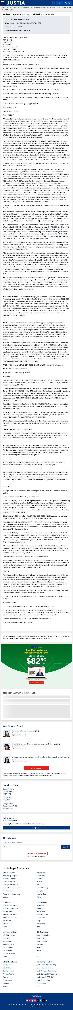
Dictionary (40, 905)
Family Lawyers (8, 891)
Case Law (16, 7)
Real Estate (7, 921)
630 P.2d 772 (38, 347)
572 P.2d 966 (41, 264)
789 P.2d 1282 (11, 238)
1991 (58, 7)
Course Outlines (42, 914)
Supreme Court (8, 944)
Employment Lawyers (10, 885)
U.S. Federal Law (10, 932)
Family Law (40, 891)
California (39, 944)
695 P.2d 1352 (22, 327)
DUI (37, 885)
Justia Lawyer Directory (44, 968)
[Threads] (38, 1000)
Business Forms (8, 971)
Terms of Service (47, 1004)
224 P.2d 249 (10, 306)
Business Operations (10, 908)
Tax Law (6, 924)
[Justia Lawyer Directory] (46, 1000)
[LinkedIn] (27, 1000)
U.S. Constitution (9, 935)
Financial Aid (40, 911)
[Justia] (16, 3)
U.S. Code (6, 938)
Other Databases (10, 962)
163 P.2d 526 (47, 550)
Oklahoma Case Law (26, 7)
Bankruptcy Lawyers (10, 876)
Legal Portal (23, 1004)
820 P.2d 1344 (56, 479)
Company (32, 1004)
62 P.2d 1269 (45, 415)
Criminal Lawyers (9, 882)
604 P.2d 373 (62, 533)
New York (39, 950)
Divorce (39, 882)
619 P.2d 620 (52, 227)
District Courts (8, 950)
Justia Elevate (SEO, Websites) (47, 974)
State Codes (40, 938)
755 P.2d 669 (56, 258)
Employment (7, 911)
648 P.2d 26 (10, 330)
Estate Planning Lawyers (11, 888)
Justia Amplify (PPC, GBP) (45, 977)
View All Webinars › (36, 768)
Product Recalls (8, 974)
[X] (43, 1000)
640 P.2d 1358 (35, 516)
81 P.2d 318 (7, 301)
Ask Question (36, 828)
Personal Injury (41, 894)
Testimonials (41, 983)
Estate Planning (42, 888)
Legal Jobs (6, 965)
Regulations (7, 941)
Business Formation (10, 905)
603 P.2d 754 (25, 522)
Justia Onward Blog (43, 980)
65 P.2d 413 (16, 310)
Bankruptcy (40, 876)
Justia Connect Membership (46, 965)
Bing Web (6, 800)
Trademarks (7, 980)
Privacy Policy (59, 1004)
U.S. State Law (42, 932)
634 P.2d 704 (43, 229)
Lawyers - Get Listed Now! (36, 853)
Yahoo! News (7, 808)
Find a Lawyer (9, 838)
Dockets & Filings (9, 953)
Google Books (8, 791)
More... (5, 897)
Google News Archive (10, 806)
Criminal (39, 879)
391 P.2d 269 (29, 417)
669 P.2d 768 (39, 404)
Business (6, 902)
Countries (6, 983)
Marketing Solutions (44, 962)
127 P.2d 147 (23, 537)
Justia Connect (13, 1004)
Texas (38, 953)
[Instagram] (35, 1000)
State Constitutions (43, 935)
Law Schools (41, 902)
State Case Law (41, 941)
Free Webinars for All (13, 726)
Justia (3, 7)
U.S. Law (8, 7)
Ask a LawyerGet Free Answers (11, 819)
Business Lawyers (9, 879)
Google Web (7, 797)
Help (38, 1004)
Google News (8, 804)
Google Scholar (8, 789)
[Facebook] (32, 1000)
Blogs (38, 921)
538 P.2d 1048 (20, 391)
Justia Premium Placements (46, 971)
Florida (38, 947)
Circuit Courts (8, 947)
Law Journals (41, 917)
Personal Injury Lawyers (11, 894)
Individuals (41, 872)
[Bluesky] (41, 1000)
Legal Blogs (7, 794)
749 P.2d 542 (50, 345)
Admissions (40, 908)
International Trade (10, 917)
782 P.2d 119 (59, 234)
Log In (60, 3)
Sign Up (67, 3)
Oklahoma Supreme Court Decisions (45, 7)
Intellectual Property (10, 914)
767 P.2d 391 (59, 282)
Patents (5, 977)
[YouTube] (30, 1000)
